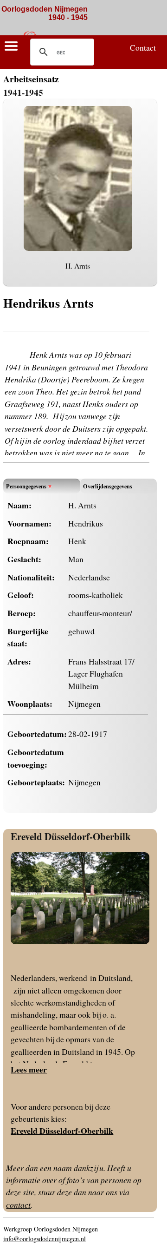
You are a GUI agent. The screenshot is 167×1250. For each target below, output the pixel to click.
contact (18, 1204)
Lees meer (29, 1069)
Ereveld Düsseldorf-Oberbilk (71, 836)
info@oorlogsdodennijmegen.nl (44, 1238)
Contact (143, 47)
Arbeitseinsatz (31, 79)
